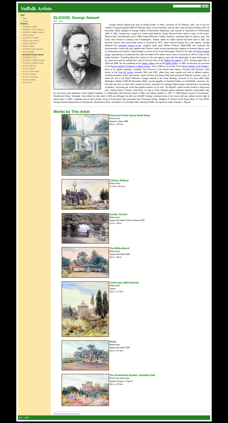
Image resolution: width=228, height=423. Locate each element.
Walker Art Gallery (172, 60)
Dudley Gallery (148, 63)
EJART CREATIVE (29, 43)
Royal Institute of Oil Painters (195, 66)
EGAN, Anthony (28, 35)
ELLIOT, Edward (28, 68)
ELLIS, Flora (27, 82)
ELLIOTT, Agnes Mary (30, 71)
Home (24, 18)
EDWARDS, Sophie (29, 27)
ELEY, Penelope (28, 52)
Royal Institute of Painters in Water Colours (131, 66)
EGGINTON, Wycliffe (30, 38)
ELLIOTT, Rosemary (30, 77)
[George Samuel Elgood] (77, 56)
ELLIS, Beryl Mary (29, 80)
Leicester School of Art (129, 45)
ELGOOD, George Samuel (33, 55)
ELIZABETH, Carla (29, 57)
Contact (25, 21)
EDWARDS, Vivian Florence (33, 29)
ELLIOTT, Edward (29, 74)
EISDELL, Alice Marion (30, 41)
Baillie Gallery (171, 63)
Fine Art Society (126, 72)
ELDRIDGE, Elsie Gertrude (32, 49)
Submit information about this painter (67, 414)
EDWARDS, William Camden (33, 32)
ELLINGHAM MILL (29, 66)
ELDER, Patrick (28, 46)
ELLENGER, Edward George (33, 60)
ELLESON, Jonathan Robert (33, 63)
